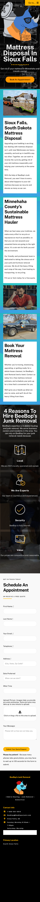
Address (7, 659)
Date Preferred (9, 674)
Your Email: (8, 634)
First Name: (8, 606)
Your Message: (9, 726)
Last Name (8, 619)
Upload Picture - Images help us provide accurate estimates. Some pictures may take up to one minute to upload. (19, 702)
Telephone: (8, 646)
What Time (7, 686)
